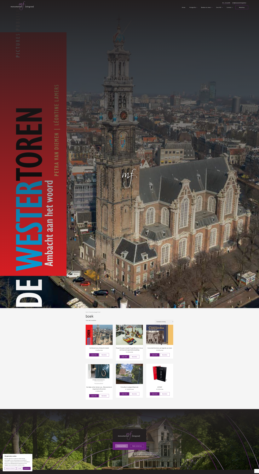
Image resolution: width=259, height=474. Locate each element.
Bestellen (104, 355)
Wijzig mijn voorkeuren (10, 468)
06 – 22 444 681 (226, 2)
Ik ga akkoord (26, 468)
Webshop (242, 7)
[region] (17, 462)
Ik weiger (19, 468)
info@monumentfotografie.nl (239, 2)
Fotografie (192, 7)
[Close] (31, 455)
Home (183, 7)
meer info (94, 355)
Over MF (218, 7)
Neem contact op (137, 446)
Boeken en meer (206, 7)
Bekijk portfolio (121, 446)
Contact (229, 7)
